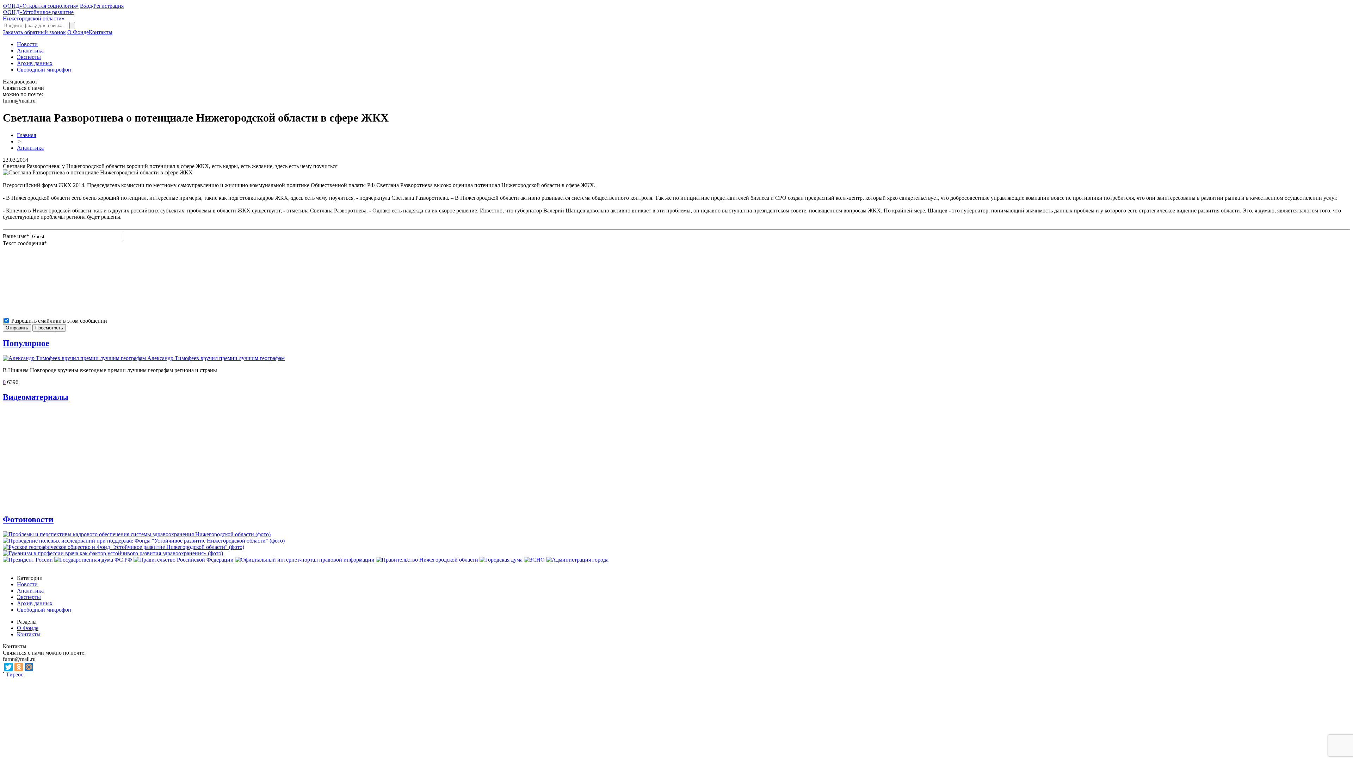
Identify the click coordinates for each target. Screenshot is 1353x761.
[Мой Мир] (29, 667)
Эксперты (29, 57)
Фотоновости (28, 519)
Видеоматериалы (35, 397)
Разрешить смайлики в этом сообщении (59, 321)
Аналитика (30, 51)
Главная (26, 135)
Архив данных (34, 63)
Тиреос (14, 675)
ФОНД (41, 6)
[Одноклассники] (18, 667)
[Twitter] (8, 667)
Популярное (26, 343)
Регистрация (108, 6)
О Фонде (78, 32)
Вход (86, 6)
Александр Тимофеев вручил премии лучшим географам (216, 358)
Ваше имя (16, 236)
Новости (27, 44)
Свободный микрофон (44, 70)
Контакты (100, 32)
